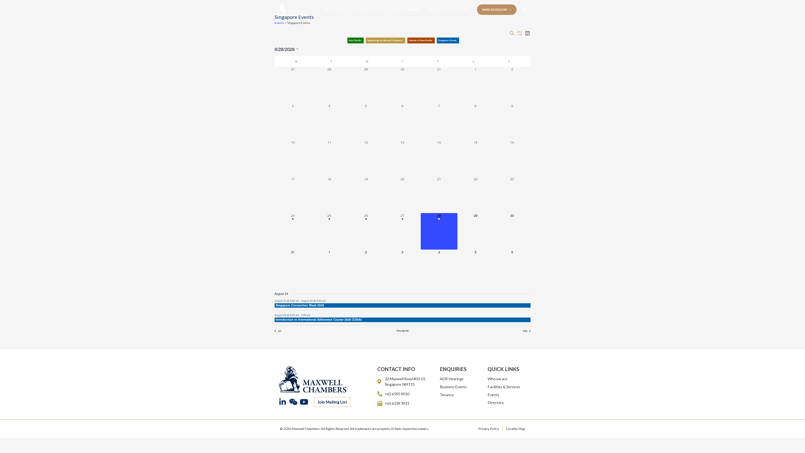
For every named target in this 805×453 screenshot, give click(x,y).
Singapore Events (447, 40)
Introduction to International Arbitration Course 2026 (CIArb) (319, 319)
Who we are (334, 9)
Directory (461, 9)
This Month (402, 330)
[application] (345, 10)
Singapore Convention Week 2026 (300, 305)
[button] (332, 402)
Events (279, 23)
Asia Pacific (355, 40)
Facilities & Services (367, 9)
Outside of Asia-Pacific (420, 40)
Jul (279, 330)
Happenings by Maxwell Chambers (385, 40)
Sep (525, 330)
